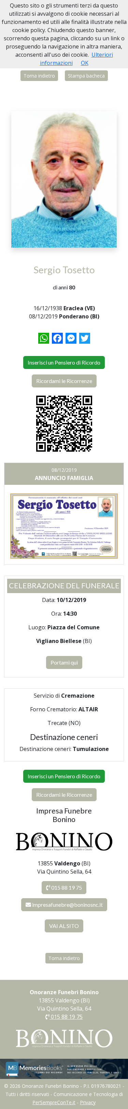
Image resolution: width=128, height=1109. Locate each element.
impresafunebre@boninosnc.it (67, 904)
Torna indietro (39, 75)
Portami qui (64, 662)
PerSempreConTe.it (53, 1102)
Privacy (88, 1102)
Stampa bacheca (86, 75)
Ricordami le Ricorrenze (64, 381)
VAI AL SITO (64, 925)
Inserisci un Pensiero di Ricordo (64, 362)
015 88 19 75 (66, 887)
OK (84, 63)
